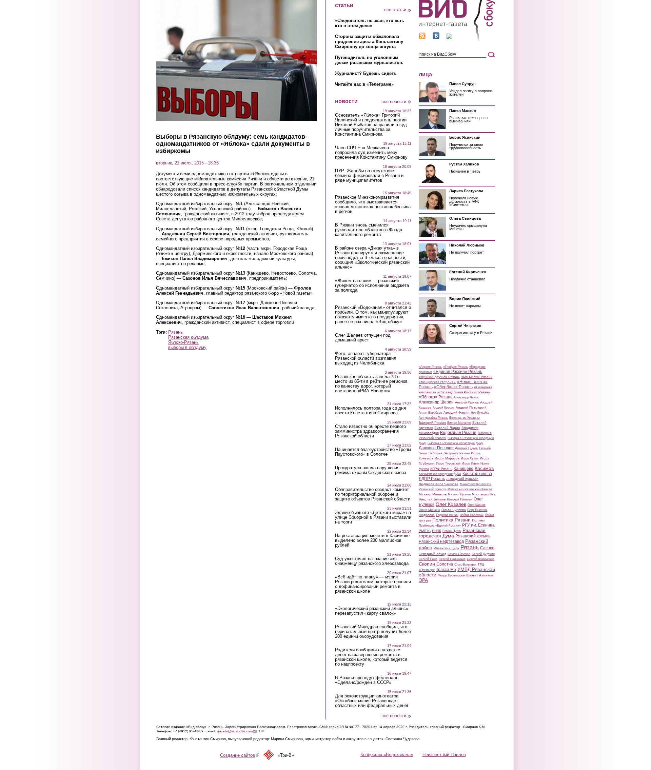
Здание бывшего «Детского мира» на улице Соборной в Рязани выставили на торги (373, 517)
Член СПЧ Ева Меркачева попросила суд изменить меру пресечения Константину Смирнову (371, 152)
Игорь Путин (469, 458)
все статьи (395, 9)
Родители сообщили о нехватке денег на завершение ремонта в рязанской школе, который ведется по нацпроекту (371, 657)
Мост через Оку (483, 494)
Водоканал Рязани (458, 432)
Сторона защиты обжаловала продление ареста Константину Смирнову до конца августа (369, 41)
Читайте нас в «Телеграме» (364, 84)
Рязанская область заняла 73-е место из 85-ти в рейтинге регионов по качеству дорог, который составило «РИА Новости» (371, 383)
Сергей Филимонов (480, 559)
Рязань (175, 332)
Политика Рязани (451, 519)
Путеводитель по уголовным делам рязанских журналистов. (369, 60)
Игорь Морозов (447, 458)
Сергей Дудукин (483, 554)
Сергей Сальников (452, 559)
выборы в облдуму (187, 347)
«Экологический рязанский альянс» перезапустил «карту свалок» (371, 611)
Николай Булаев (432, 499)
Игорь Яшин (470, 463)
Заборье (435, 453)
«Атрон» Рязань (430, 367)
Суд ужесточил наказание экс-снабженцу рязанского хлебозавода (372, 561)
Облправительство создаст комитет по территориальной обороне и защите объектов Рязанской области (372, 494)
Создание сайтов (239, 755)
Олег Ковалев (451, 504)
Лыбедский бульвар (462, 479)
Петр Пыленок (477, 510)
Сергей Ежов (428, 559)
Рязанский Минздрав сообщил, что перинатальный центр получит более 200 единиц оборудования (373, 632)
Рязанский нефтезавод (441, 541)
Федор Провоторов (451, 575)
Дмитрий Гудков (466, 448)
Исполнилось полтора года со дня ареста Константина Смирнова (370, 410)
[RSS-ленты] (422, 37)
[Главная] (457, 40)
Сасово (487, 548)
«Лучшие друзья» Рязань (439, 377)
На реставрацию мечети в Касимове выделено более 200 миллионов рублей (372, 540)
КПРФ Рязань (441, 469)
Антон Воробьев (430, 412)
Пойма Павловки (472, 515)
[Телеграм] (449, 37)
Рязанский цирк (446, 548)
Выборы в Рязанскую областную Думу (455, 443)
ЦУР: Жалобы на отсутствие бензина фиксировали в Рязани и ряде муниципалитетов (369, 176)
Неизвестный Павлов (444, 754)
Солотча (444, 564)
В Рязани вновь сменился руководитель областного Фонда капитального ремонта (368, 230)
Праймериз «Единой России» (440, 525)
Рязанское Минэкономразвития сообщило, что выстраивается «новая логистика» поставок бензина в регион (373, 204)
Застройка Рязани (457, 453)
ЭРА (423, 580)
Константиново (477, 473)
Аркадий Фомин (456, 412)
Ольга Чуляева (453, 510)
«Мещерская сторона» (437, 382)
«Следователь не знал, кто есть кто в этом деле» (369, 23)
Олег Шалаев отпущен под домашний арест (363, 337)
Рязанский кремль (472, 536)
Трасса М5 (446, 569)
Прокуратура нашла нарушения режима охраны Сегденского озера (370, 470)
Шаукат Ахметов (479, 575)
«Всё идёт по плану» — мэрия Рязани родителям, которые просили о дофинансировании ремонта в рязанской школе (373, 584)
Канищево (463, 468)
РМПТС (425, 531)
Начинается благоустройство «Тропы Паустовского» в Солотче (373, 452)
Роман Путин (451, 531)
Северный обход (432, 554)
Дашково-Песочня (436, 448)
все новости (393, 101)
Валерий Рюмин (432, 423)
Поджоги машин (447, 515)
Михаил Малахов (433, 494)
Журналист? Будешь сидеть (365, 73)
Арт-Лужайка (480, 412)
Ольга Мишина (429, 510)
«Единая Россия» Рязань (457, 371)
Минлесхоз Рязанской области (470, 489)
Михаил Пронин (459, 494)
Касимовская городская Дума (440, 474)
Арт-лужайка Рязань (433, 417)
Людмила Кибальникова (438, 484)
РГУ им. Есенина (478, 525)
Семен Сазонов (459, 554)
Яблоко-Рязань (183, 342)
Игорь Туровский (448, 463)
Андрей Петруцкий (471, 407)
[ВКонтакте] (436, 37)
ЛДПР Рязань (432, 478)
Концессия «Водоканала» (386, 754)
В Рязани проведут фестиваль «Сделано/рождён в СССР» (366, 680)
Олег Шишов (477, 505)
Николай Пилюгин (459, 499)
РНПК (436, 531)
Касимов (484, 468)
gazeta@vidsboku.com (237, 731)
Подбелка (427, 515)
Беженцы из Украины (464, 417)
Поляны (478, 520)
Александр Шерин (436, 402)
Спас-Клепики (465, 564)
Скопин (427, 564)
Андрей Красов (443, 407)
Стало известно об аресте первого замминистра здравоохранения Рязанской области (370, 431)
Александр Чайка (466, 397)
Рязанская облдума (188, 337)
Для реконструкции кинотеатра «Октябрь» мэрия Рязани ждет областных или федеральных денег (372, 701)
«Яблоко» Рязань (435, 397)
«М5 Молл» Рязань (476, 377)
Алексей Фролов (467, 402)
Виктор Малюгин (459, 423)
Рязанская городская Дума (452, 533)
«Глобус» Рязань (455, 367)
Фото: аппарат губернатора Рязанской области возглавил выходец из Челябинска (365, 358)
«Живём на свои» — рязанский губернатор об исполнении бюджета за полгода (372, 285)
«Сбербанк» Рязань (453, 386)
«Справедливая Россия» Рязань (463, 392)
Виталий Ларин (447, 428)
